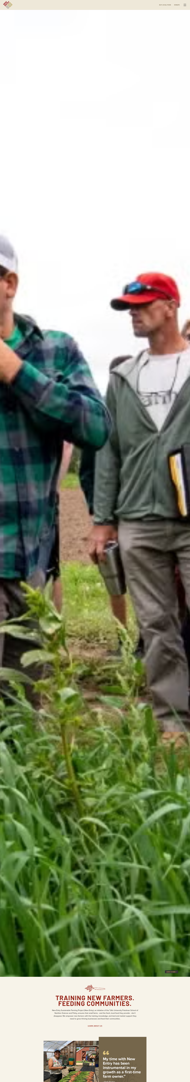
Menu (185, 5)
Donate (177, 5)
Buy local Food (165, 5)
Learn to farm (170, 971)
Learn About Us (95, 1026)
